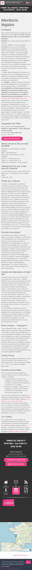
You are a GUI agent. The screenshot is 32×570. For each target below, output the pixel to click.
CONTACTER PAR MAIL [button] (13, 139)
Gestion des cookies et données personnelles (11, 568)
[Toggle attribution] (30, 550)
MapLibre (26, 550)
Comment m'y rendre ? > (21, 555)
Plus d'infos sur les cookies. (20, 431)
